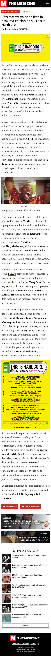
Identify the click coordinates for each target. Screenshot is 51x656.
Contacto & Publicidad (20, 644)
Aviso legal (34, 644)
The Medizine (11, 29)
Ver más (25, 625)
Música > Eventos (10, 12)
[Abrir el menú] (47, 3)
